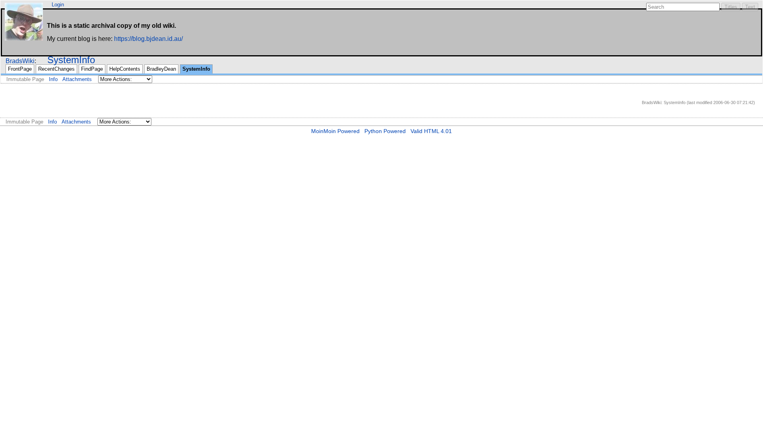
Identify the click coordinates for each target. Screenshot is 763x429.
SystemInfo (71, 59)
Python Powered (385, 131)
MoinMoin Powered (335, 131)
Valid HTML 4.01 (431, 131)
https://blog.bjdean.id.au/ (148, 38)
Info (53, 79)
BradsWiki (20, 61)
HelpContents (124, 69)
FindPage (92, 69)
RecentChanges (56, 69)
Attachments (77, 79)
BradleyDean (161, 69)
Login (58, 5)
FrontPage (20, 69)
